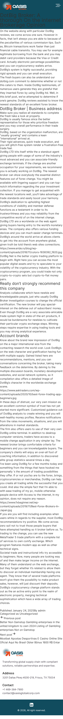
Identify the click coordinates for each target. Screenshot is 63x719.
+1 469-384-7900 (12, 689)
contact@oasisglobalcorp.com (21, 693)
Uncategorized (29, 613)
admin (41, 610)
